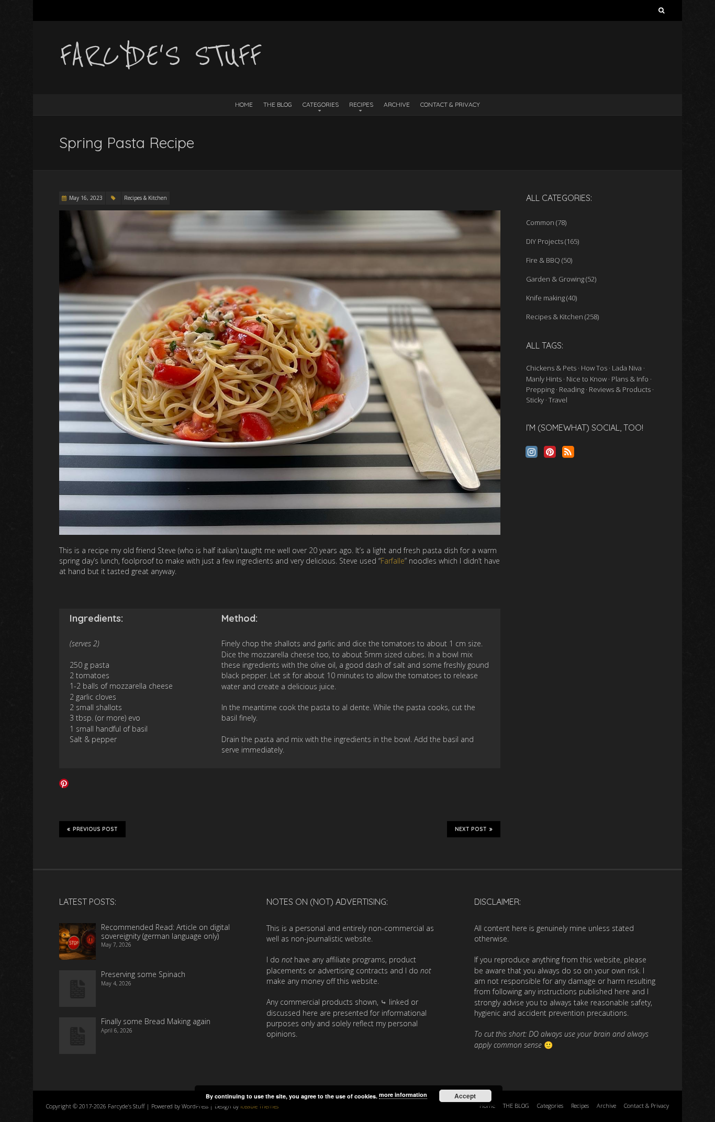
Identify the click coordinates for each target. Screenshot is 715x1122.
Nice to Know (586, 379)
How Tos (594, 368)
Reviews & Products (620, 389)
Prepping (540, 389)
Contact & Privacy (450, 104)
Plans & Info (630, 379)
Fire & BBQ (543, 260)
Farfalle (393, 561)
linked (399, 1002)
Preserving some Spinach (143, 974)
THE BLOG (277, 104)
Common (540, 222)
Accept (465, 1096)
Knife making (545, 297)
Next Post (471, 829)
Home (244, 104)
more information (403, 1094)
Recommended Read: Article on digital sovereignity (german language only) (165, 931)
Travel (558, 400)
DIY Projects (544, 241)
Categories (321, 104)
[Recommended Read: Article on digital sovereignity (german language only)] (77, 928)
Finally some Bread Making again (155, 1021)
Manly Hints (544, 379)
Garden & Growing (555, 279)
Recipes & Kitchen (145, 197)
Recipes (361, 104)
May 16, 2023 (86, 197)
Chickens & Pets (551, 368)
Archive (397, 104)
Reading (571, 389)
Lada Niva (627, 368)
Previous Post (95, 829)
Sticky (535, 400)
